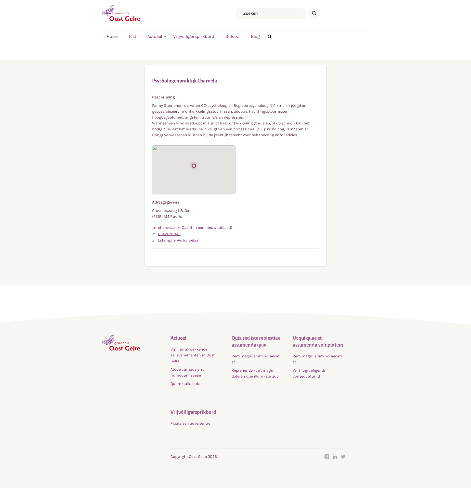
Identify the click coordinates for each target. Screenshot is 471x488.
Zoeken (314, 13)
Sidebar (233, 36)
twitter (343, 457)
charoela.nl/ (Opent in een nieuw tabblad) (195, 227)
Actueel (154, 36)
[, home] (121, 19)
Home (112, 36)
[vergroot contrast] (270, 36)
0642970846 (169, 233)
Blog (255, 36)
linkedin (335, 457)
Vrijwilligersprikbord (193, 36)
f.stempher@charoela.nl (179, 240)
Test (132, 36)
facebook (327, 457)
